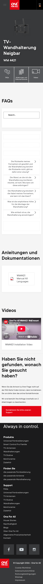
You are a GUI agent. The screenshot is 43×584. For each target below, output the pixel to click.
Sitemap (19, 577)
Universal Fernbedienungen (16, 441)
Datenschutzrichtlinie (25, 571)
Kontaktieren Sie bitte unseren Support (18, 411)
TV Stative (8, 455)
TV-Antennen (9, 448)
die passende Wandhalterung (16, 479)
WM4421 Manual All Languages (22, 278)
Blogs (5, 528)
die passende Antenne (13, 476)
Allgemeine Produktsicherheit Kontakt (17, 536)
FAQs (7, 78)
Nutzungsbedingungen (25, 574)
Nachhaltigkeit (10, 524)
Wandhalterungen (11, 452)
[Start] (14, 5)
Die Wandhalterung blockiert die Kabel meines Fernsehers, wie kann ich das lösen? (20, 193)
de (41, 6)
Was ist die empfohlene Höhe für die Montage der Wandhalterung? (20, 204)
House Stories (9, 520)
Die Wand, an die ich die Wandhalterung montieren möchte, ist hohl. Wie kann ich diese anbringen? (21, 182)
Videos (36, 78)
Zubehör (7, 463)
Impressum (20, 580)
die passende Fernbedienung (16, 472)
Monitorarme (9, 459)
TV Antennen (9, 496)
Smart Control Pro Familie (15, 444)
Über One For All (10, 531)
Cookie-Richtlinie (23, 568)
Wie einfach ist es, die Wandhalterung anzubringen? (20, 213)
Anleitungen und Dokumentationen (21, 78)
